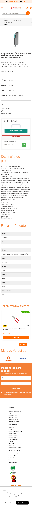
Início (5, 19)
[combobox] (13, 13)
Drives (10, 459)
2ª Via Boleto (11, 427)
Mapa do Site (11, 445)
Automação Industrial (13, 453)
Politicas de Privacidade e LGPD (16, 431)
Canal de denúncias (13, 419)
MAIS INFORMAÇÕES (7, 71)
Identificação (11, 457)
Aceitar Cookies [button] (22, 503)
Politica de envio (12, 437)
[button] (27, 8)
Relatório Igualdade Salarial (15, 447)
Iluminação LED (12, 455)
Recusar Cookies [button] (9, 503)
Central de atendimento (14, 421)
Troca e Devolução (13, 433)
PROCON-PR (11, 443)
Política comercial (13, 435)
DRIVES (6, 24)
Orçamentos (11, 429)
